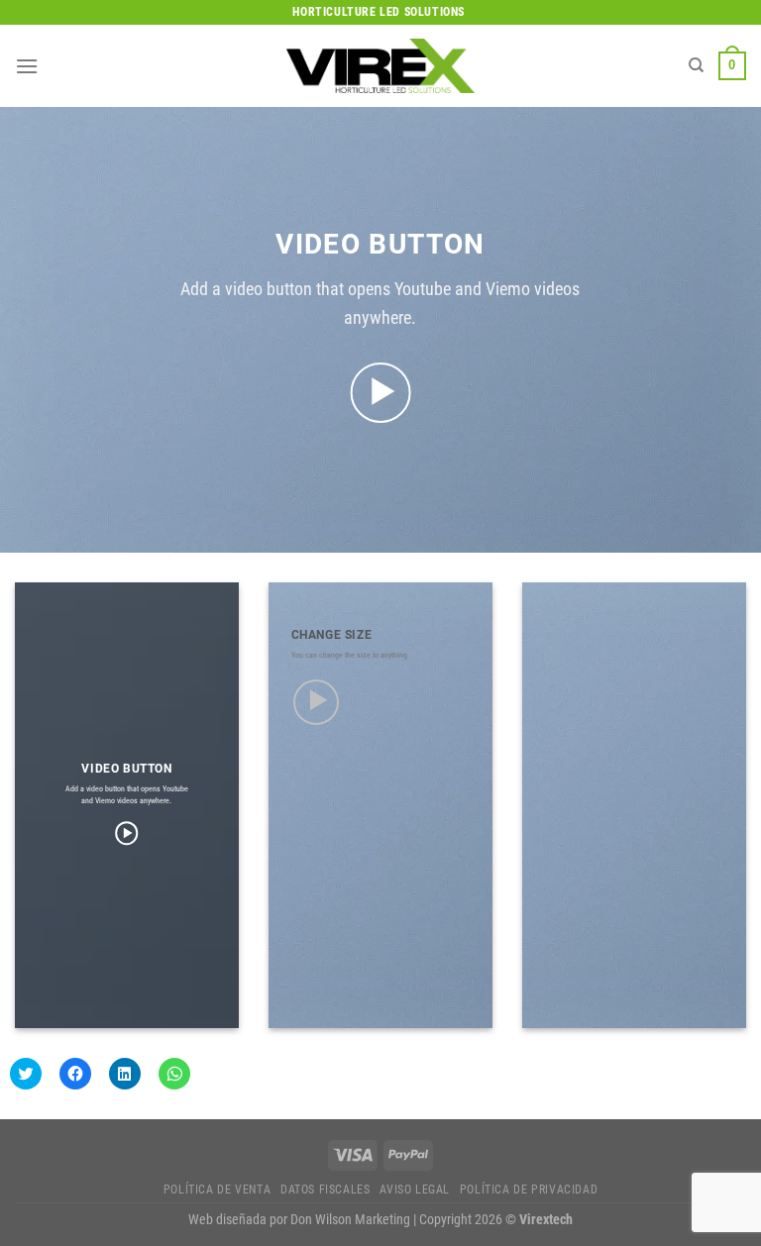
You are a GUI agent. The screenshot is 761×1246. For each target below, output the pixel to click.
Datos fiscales (325, 1189)
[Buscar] (696, 65)
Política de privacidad (529, 1189)
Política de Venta (217, 1189)
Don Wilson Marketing (350, 1219)
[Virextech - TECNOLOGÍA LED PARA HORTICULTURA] (380, 66)
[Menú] (27, 66)
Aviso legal (415, 1189)
